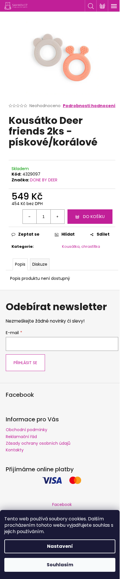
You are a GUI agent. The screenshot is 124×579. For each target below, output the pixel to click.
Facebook (62, 504)
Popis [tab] (20, 264)
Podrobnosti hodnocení (89, 106)
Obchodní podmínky (26, 430)
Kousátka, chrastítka (81, 246)
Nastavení (60, 546)
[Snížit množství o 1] (30, 217)
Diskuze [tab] (39, 264)
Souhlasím (60, 564)
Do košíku (94, 216)
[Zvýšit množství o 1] (57, 217)
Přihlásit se (25, 363)
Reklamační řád (21, 437)
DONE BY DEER (43, 180)
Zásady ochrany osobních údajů (38, 443)
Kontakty (15, 450)
